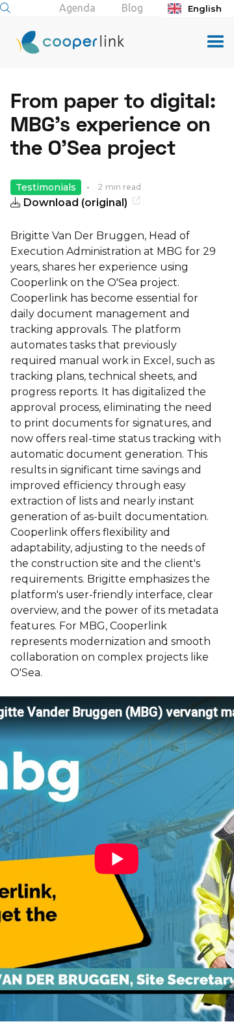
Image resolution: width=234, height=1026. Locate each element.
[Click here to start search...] (5, 8)
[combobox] (197, 8)
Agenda (77, 8)
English (205, 8)
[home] (62, 42)
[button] (216, 42)
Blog (132, 8)
